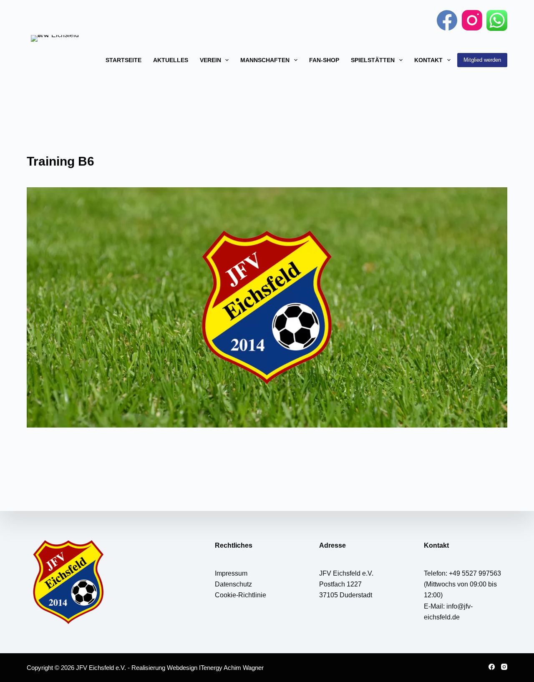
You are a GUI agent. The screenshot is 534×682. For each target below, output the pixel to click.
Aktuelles (170, 60)
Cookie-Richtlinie (240, 595)
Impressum (231, 573)
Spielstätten (373, 60)
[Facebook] (447, 20)
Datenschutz (233, 584)
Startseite (123, 60)
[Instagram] (472, 20)
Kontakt (428, 60)
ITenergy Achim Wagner (231, 667)
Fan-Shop (324, 60)
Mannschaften (265, 60)
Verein (210, 60)
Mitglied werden (482, 60)
